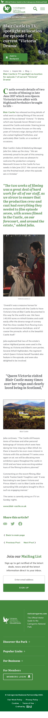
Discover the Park (15, 641)
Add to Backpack (14, 57)
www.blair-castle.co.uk (14, 506)
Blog (27, 71)
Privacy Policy (32, 700)
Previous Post (13, 542)
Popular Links (12, 651)
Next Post (29, 542)
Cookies (15, 703)
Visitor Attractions (14, 17)
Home (6, 71)
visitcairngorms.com (37, 613)
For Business (11, 661)
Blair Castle (9, 112)
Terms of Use (28, 703)
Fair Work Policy (15, 700)
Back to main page (15, 535)
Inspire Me (17, 71)
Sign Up (24, 587)
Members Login (16, 677)
